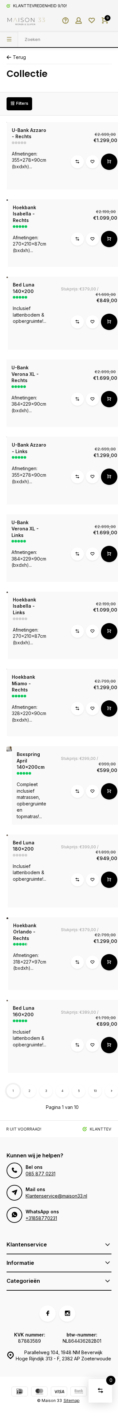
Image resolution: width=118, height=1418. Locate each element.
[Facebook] (47, 1313)
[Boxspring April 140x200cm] (9, 748)
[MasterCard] (39, 1392)
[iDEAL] (19, 1392)
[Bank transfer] (78, 1392)
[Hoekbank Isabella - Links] (7, 592)
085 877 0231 (40, 1173)
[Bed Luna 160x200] (7, 1000)
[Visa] (59, 1392)
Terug (19, 57)
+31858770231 (41, 1218)
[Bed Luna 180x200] (7, 835)
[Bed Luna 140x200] (7, 277)
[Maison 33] (26, 21)
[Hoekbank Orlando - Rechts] (7, 918)
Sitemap (72, 1400)
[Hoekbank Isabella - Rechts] (7, 200)
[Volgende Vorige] (111, 1090)
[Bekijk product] (109, 162)
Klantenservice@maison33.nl (56, 1196)
